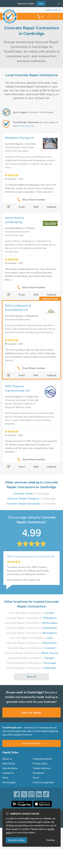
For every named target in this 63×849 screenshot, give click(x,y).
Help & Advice (10, 768)
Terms (36, 777)
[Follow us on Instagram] (31, 794)
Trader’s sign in (53, 9)
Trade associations (42, 758)
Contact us (8, 772)
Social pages (9, 782)
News (5, 777)
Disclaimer (38, 772)
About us (7, 758)
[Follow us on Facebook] (17, 794)
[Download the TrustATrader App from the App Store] (42, 804)
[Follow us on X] (24, 794)
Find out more (26, 125)
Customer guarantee (43, 782)
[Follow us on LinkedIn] (39, 794)
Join (40, 3)
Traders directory (42, 768)
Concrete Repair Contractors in (31, 613)
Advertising (8, 763)
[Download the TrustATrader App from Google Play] (21, 804)
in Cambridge (31, 493)
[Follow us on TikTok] (46, 794)
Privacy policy (40, 763)
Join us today (31, 712)
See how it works (31, 743)
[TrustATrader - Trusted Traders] (9, 14)
